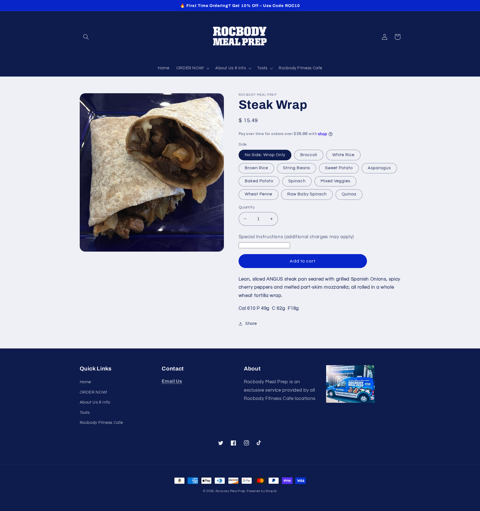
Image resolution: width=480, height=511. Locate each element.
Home (85, 382)
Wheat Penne (258, 194)
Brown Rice (256, 168)
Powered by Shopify (262, 491)
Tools (85, 413)
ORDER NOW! (93, 392)
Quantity (247, 207)
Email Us (172, 381)
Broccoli (308, 155)
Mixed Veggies (336, 181)
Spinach (296, 181)
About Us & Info (95, 402)
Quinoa (349, 194)
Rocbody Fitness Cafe (101, 423)
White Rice (343, 155)
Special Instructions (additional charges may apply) (296, 236)
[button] (86, 36)
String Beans (296, 168)
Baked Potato (259, 181)
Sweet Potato (339, 168)
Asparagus (379, 168)
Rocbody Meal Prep (231, 491)
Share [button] (251, 323)
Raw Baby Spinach (307, 194)
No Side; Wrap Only (265, 155)
